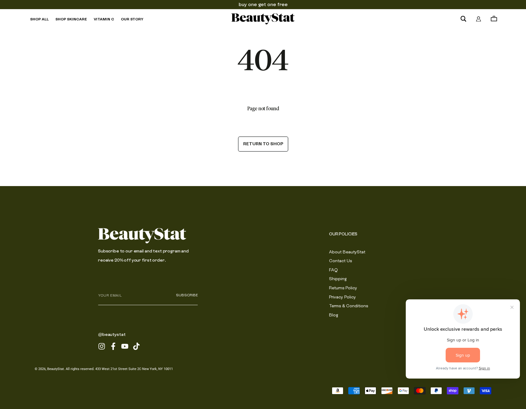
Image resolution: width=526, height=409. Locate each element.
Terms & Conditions (348, 305)
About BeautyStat (347, 251)
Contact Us (340, 260)
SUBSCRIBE (187, 295)
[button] (463, 19)
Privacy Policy (342, 296)
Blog (333, 314)
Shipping (338, 278)
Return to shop (263, 143)
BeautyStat (55, 369)
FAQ (333, 269)
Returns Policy (343, 287)
